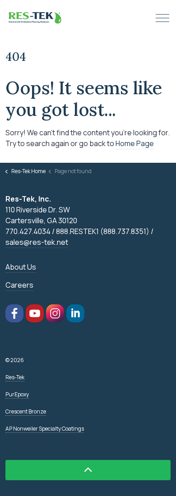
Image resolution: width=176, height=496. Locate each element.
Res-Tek (14, 377)
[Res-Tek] (36, 18)
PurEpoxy (17, 394)
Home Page (135, 143)
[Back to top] (88, 470)
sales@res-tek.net (36, 242)
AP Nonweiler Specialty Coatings (44, 428)
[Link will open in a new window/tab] (14, 313)
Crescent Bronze (25, 411)
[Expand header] (162, 18)
